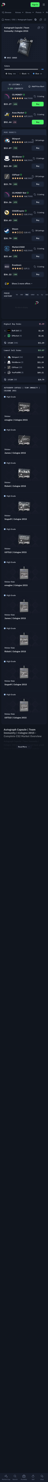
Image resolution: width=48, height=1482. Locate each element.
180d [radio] (32, 294)
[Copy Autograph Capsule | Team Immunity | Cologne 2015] (38, 27)
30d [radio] (21, 294)
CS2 (13, 19)
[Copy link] (40, 19)
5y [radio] (42, 294)
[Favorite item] (42, 27)
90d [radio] (26, 294)
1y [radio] (38, 294)
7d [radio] (17, 294)
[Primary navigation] (43, 4)
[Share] (45, 19)
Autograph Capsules (26, 19)
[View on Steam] (35, 19)
